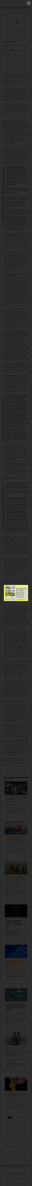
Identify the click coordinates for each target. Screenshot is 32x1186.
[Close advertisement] (29, 3)
